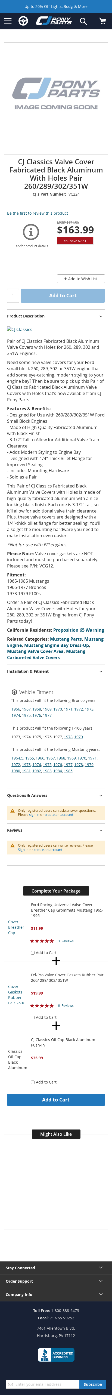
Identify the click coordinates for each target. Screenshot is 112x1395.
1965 (29, 758)
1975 (26, 715)
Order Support (19, 1281)
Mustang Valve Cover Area (35, 651)
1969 (47, 709)
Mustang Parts (66, 639)
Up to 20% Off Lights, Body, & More (56, 6)
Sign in (23, 849)
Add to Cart (56, 1099)
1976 (36, 715)
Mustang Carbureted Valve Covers (46, 654)
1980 (15, 770)
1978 (68, 736)
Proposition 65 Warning (78, 630)
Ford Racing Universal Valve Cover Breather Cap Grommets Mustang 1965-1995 (67, 910)
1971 (68, 709)
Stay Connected (20, 1267)
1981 (26, 770)
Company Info (19, 1294)
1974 (15, 715)
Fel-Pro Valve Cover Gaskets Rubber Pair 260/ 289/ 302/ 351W (67, 977)
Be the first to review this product (37, 213)
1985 (68, 770)
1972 (78, 709)
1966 (15, 709)
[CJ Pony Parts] (54, 21)
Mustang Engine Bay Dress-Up (56, 645)
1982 (36, 770)
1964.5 (17, 758)
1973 (89, 709)
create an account (59, 814)
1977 (47, 715)
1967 (26, 709)
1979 (78, 736)
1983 (47, 770)
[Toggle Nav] (8, 21)
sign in (34, 814)
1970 (57, 709)
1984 (57, 770)
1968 (36, 709)
